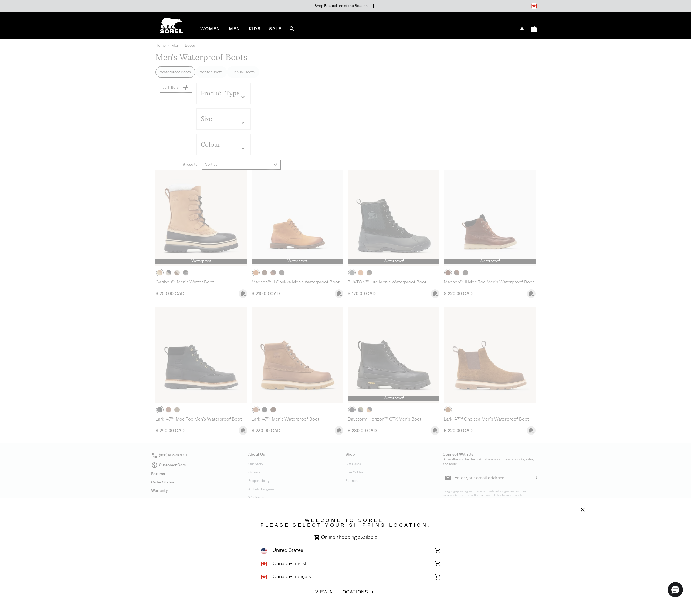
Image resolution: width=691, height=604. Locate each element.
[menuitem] (210, 29)
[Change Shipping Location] (534, 6)
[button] (675, 589)
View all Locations (341, 592)
